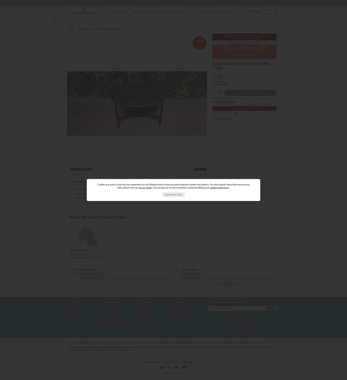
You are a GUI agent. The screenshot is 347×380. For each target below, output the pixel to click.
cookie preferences (219, 187)
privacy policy (145, 187)
